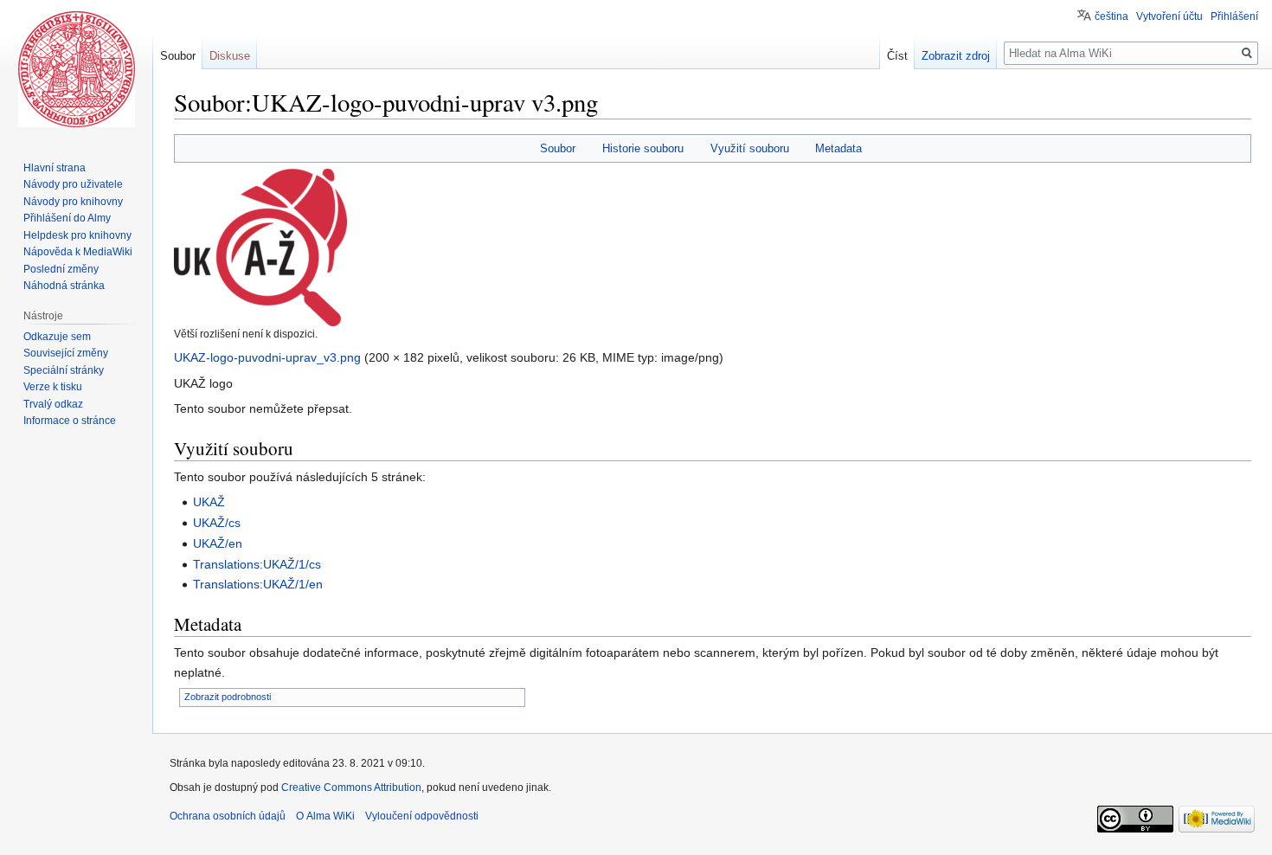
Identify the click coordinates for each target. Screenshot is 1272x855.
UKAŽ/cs (217, 523)
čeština (1111, 16)
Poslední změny (61, 269)
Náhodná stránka (64, 286)
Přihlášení (1234, 16)
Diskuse (229, 55)
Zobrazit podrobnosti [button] (227, 696)
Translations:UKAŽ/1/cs (257, 564)
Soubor (557, 148)
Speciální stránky (63, 370)
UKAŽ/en (217, 543)
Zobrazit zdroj (956, 55)
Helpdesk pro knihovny (77, 235)
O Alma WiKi (325, 816)
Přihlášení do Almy (67, 218)
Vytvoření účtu (1169, 16)
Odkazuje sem (57, 337)
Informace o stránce (69, 421)
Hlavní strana (54, 168)
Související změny (65, 353)
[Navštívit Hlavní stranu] (76, 69)
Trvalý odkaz (53, 404)
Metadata (838, 148)
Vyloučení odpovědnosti (422, 816)
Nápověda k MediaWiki (77, 252)
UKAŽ (209, 502)
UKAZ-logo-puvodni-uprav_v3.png (267, 357)
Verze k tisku (52, 387)
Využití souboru (749, 148)
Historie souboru (643, 148)
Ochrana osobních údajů (228, 816)
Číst (897, 55)
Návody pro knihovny (73, 202)
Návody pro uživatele (73, 184)
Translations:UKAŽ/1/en (258, 584)
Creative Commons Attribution (351, 787)
